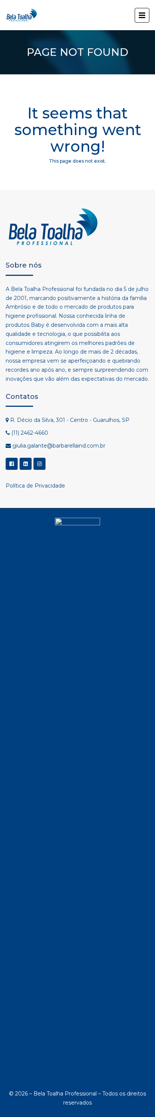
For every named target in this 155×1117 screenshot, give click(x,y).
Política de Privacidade (35, 485)
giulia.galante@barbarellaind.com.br (58, 445)
